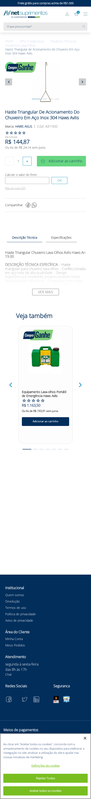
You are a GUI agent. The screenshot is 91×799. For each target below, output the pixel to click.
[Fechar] (85, 738)
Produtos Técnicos (63, 41)
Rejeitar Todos (45, 778)
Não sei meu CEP (15, 188)
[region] (45, 766)
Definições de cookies (45, 766)
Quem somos (14, 595)
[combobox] (45, 26)
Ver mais (45, 292)
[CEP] (27, 180)
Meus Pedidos (15, 645)
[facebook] (28, 205)
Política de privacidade (20, 614)
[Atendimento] (58, 14)
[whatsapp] (34, 205)
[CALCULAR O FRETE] (59, 180)
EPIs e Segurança (32, 41)
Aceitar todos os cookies (45, 791)
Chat (8, 674)
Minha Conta (14, 639)
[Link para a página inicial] (12, 41)
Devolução (12, 601)
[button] (10, 384)
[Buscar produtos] (85, 26)
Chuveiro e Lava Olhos (20, 45)
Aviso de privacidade (19, 620)
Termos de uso (15, 608)
